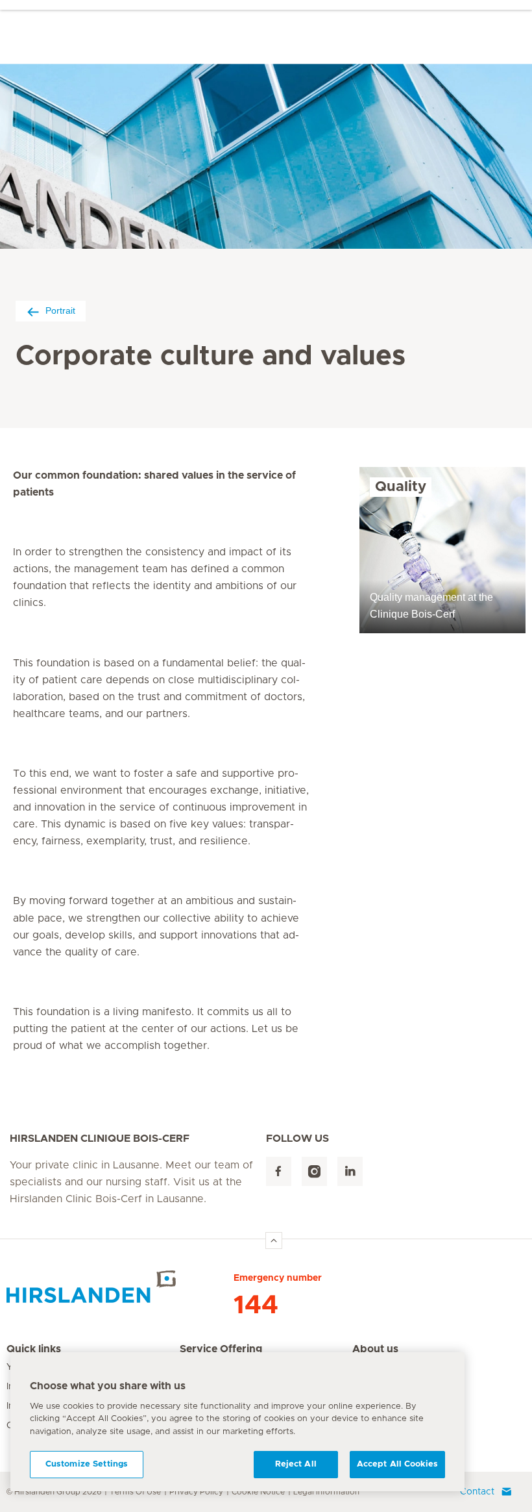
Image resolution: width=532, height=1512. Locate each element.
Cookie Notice (258, 1492)
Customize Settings (86, 1464)
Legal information (326, 1492)
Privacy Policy (196, 1492)
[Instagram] (314, 1171)
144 (256, 1305)
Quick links (33, 1349)
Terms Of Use (135, 1492)
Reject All (296, 1464)
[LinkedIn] (350, 1171)
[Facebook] (278, 1171)
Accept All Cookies (397, 1464)
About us (375, 1349)
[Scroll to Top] (274, 1240)
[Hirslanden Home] (120, 1286)
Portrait (60, 310)
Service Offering (221, 1349)
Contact (477, 1491)
